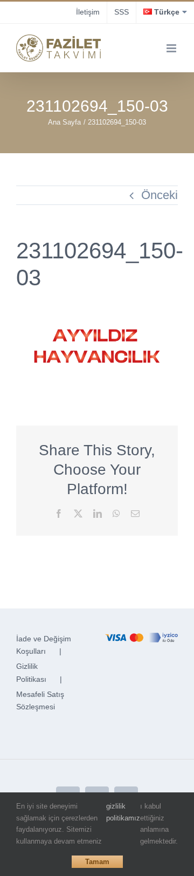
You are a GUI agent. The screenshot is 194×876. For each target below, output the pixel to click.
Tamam (97, 862)
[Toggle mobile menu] (172, 48)
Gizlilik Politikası (31, 672)
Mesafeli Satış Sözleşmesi (40, 700)
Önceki (159, 195)
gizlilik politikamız (123, 812)
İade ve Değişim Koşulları (43, 645)
